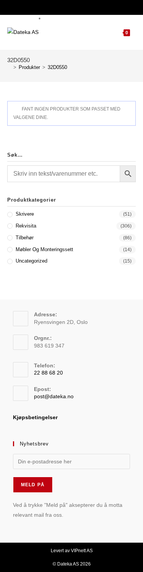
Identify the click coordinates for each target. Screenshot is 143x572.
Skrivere (25, 214)
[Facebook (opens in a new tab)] (67, 6)
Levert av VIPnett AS (72, 550)
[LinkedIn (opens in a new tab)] (76, 6)
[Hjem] (9, 67)
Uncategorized (31, 261)
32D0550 (57, 67)
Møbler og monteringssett (44, 249)
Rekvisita (26, 226)
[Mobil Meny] (133, 32)
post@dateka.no (54, 396)
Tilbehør (25, 237)
